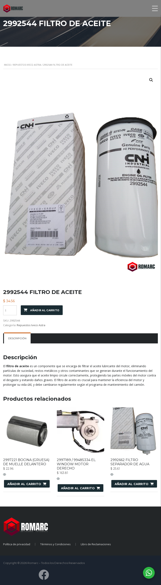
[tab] (17, 338)
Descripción (17, 338)
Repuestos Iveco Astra (27, 64)
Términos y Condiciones (55, 544)
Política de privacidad (16, 544)
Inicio (7, 64)
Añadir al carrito (44, 310)
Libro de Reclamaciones (96, 544)
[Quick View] (4, 474)
